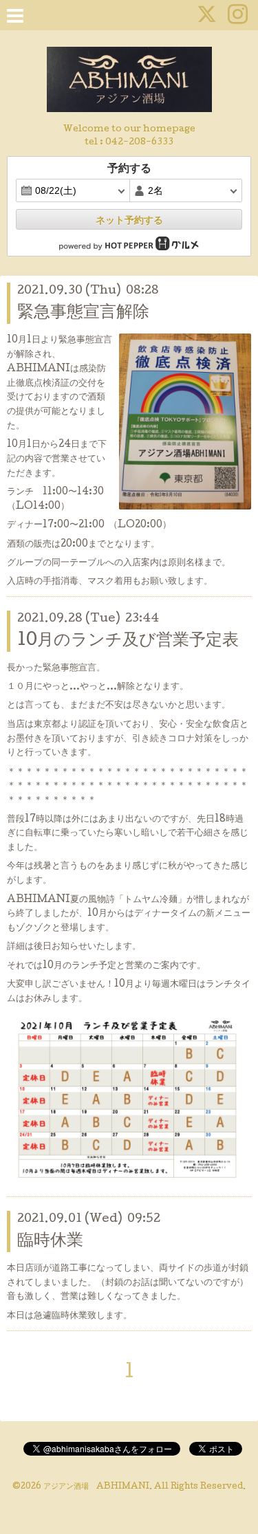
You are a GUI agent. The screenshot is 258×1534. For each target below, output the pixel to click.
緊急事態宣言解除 (83, 313)
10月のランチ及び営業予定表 (128, 641)
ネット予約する (129, 220)
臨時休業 (50, 1241)
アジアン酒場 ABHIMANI (96, 1487)
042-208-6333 (139, 142)
